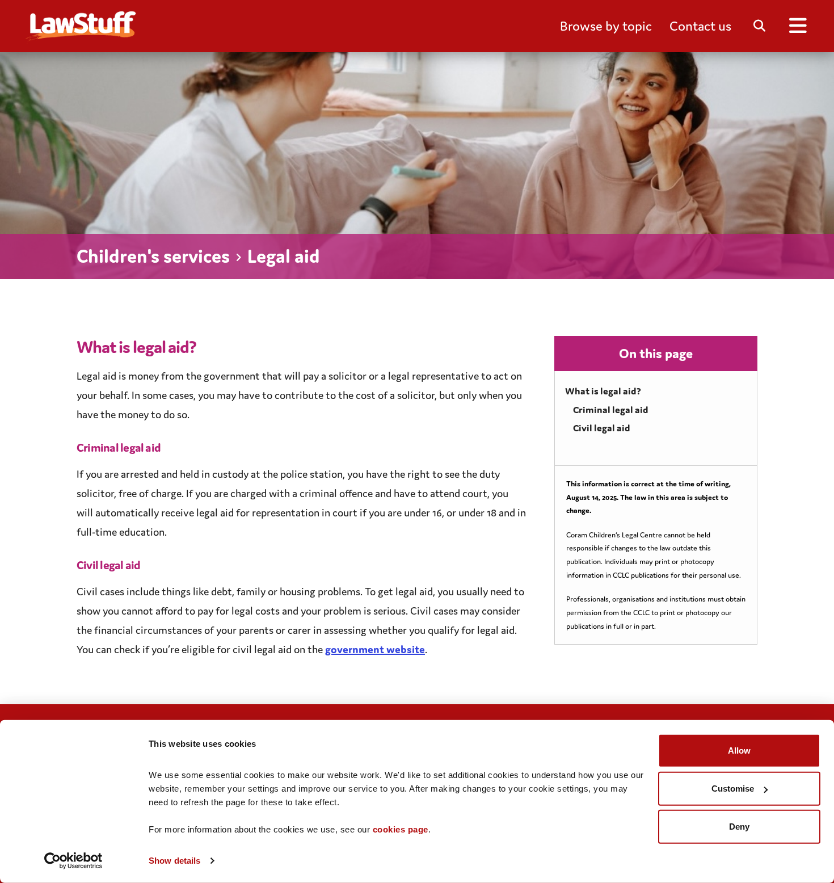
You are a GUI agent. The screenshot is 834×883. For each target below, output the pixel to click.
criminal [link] (336, 493)
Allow (739, 750)
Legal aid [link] (96, 375)
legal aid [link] (161, 347)
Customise (732, 788)
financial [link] (113, 630)
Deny (739, 826)
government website (375, 649)
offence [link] (356, 493)
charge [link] (166, 493)
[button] (606, 26)
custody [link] (230, 474)
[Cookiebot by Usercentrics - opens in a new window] (73, 860)
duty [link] (489, 474)
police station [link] (311, 474)
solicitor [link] (347, 375)
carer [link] (299, 630)
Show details (174, 860)
